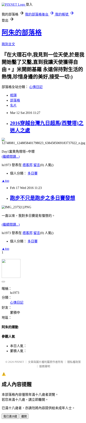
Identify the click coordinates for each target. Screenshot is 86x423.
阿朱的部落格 (22, 32)
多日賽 (33, 173)
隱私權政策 (74, 361)
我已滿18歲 (10, 416)
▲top (5, 180)
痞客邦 (28, 165)
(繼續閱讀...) (11, 156)
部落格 (15, 100)
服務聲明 (44, 366)
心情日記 (36, 87)
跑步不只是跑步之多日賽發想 (42, 198)
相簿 (13, 95)
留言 (36, 165)
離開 (24, 416)
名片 (13, 105)
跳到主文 (8, 44)
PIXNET (19, 361)
